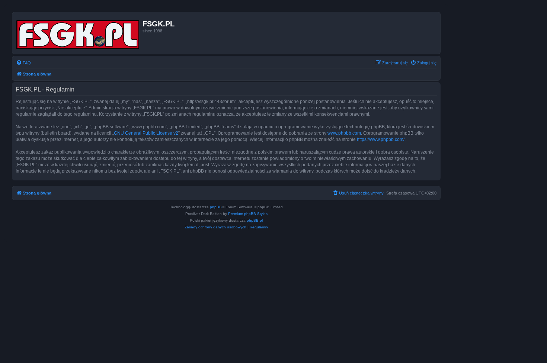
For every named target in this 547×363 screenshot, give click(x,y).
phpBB (216, 207)
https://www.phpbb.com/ (380, 139)
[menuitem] (23, 62)
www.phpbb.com (344, 133)
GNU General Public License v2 (146, 133)
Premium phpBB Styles (248, 214)
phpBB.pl (255, 220)
